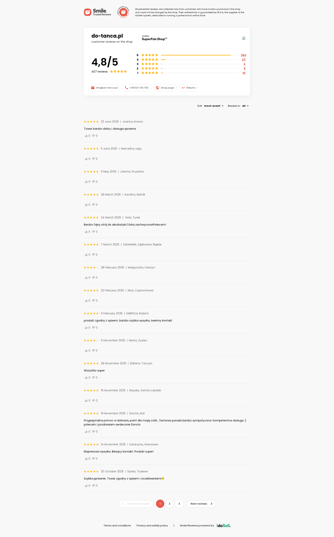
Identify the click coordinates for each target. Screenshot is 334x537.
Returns (191, 87)
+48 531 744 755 (138, 87)
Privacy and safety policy (152, 525)
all (243, 105)
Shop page (167, 87)
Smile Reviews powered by (197, 525)
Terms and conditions (117, 525)
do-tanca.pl (107, 35)
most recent (212, 105)
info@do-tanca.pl (107, 87)
